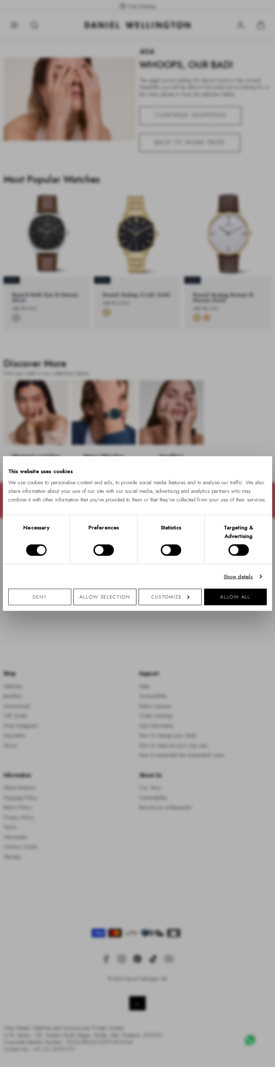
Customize (166, 596)
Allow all (235, 596)
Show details (238, 576)
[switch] (103, 550)
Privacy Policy (169, 627)
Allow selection (104, 596)
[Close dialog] (261, 433)
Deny (40, 596)
